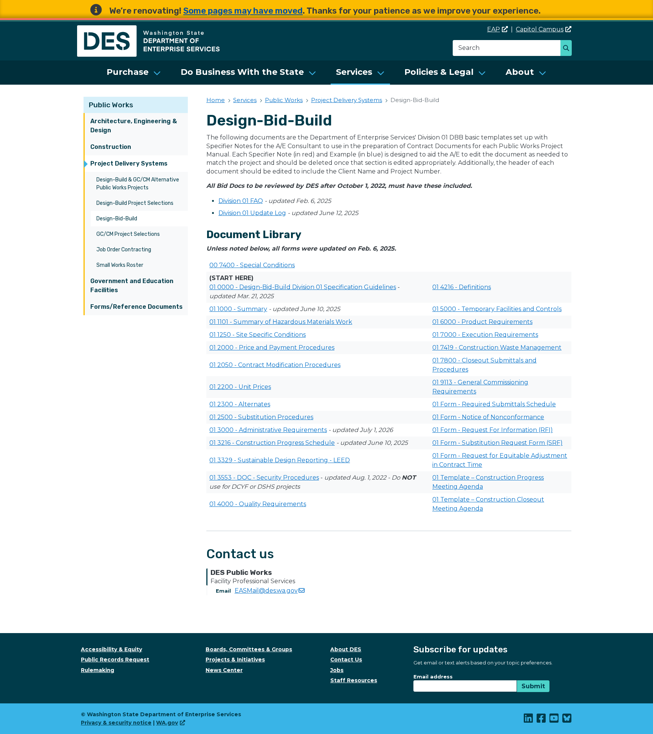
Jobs (337, 670)
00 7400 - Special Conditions (252, 265)
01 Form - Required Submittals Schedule (494, 404)
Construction (110, 146)
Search (568, 48)
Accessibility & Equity (111, 649)
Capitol (539, 29)
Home (215, 100)
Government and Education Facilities (131, 285)
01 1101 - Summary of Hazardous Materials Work (280, 321)
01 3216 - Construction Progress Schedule (272, 442)
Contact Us (346, 660)
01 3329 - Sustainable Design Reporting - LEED (279, 460)
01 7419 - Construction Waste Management (497, 347)
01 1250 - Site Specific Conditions (257, 334)
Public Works (111, 105)
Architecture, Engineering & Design (133, 126)
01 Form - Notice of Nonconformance (488, 417)
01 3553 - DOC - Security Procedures (264, 477)
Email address (433, 677)
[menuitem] (133, 72)
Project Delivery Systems (128, 163)
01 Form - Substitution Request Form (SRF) (497, 442)
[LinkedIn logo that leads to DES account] (529, 720)
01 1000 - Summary (238, 309)
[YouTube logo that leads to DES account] (554, 720)
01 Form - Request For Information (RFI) (492, 430)
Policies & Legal (439, 72)
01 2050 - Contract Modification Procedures (274, 365)
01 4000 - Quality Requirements (257, 504)
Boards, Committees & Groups (249, 649)
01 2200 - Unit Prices (240, 386)
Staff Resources (353, 680)
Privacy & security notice (116, 723)
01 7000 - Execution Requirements (485, 334)
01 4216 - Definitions (461, 287)
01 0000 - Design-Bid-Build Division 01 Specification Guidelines (302, 287)
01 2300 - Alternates (239, 404)
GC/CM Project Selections (128, 234)
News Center (224, 670)
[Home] (148, 29)
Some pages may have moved (243, 11)
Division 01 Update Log (252, 213)
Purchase (128, 72)
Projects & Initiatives (235, 660)
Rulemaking (97, 670)
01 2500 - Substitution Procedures (261, 417)
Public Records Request (115, 660)
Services (354, 72)
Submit (533, 686)
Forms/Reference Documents (136, 306)
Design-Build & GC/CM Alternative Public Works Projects (137, 184)
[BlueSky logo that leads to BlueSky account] (567, 720)
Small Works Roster (119, 265)
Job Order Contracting (123, 249)
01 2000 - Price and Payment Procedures (271, 347)
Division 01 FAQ (240, 200)
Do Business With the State (242, 72)
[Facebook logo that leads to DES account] (541, 720)
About (520, 72)
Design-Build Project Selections (134, 203)
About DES (345, 649)
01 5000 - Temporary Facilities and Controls (497, 309)
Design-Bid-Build (116, 218)
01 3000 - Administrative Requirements (268, 430)
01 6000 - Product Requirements (482, 321)
